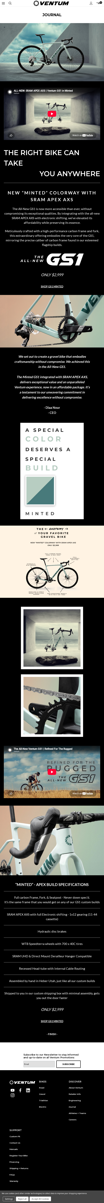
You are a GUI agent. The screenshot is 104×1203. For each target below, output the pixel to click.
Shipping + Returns (19, 1168)
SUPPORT (16, 1130)
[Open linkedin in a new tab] (28, 1090)
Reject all (22, 1199)
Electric (42, 1107)
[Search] (10, 3)
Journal (72, 1107)
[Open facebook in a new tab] (20, 1090)
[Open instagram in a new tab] (13, 1095)
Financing (14, 1162)
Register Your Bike (19, 1155)
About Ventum (76, 1088)
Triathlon (43, 1100)
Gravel (42, 1094)
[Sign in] (91, 3)
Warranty (14, 1181)
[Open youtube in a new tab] (13, 1090)
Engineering (75, 1100)
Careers (72, 1119)
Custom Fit (15, 1136)
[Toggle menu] (3, 3)
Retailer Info (75, 1094)
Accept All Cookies (40, 1199)
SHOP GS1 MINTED (52, 286)
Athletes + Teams (77, 1113)
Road (41, 1088)
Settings (9, 1199)
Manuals (14, 1149)
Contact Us (15, 1143)
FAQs (12, 1175)
